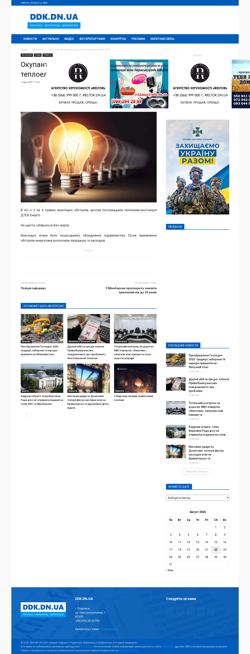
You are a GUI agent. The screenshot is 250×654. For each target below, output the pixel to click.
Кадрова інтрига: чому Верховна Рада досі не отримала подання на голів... (208, 430)
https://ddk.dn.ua (128, 650)
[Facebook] (201, 2)
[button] (224, 39)
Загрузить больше (196, 471)
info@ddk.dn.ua (109, 629)
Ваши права (121, 341)
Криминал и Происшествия (82, 341)
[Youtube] (226, 2)
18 (179, 549)
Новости (30, 38)
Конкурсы (118, 38)
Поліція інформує (33, 288)
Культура (26, 341)
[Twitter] (213, 2)
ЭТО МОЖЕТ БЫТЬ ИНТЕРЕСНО (43, 306)
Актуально (50, 38)
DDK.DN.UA (87, 646)
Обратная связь (162, 38)
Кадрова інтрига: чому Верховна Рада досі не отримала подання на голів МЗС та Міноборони (42, 400)
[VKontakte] (220, 2)
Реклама (138, 38)
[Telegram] (207, 2)
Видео (69, 38)
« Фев (169, 570)
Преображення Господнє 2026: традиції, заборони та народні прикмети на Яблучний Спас (40, 350)
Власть (25, 391)
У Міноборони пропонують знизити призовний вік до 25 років (131, 290)
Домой (24, 49)
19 (188, 549)
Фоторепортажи (92, 38)
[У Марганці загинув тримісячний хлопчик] (135, 378)
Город (37, 55)
